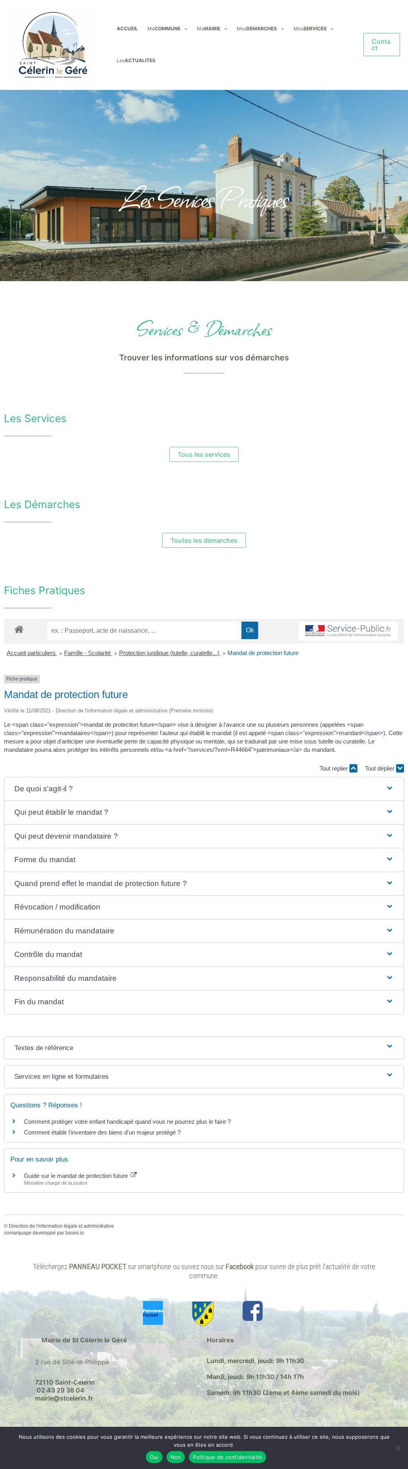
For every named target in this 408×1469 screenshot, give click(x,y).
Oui (154, 1457)
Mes (257, 28)
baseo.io (74, 1233)
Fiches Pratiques (44, 590)
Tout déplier (380, 768)
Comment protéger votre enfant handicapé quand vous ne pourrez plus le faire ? (127, 1121)
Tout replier (334, 768)
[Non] (398, 1448)
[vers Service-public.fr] (348, 631)
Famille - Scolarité (88, 652)
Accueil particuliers (32, 652)
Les (136, 60)
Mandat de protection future (263, 652)
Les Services (35, 418)
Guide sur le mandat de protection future (76, 1175)
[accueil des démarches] (19, 629)
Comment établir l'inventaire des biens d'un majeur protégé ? (102, 1132)
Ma (163, 28)
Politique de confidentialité (227, 1457)
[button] (183, 29)
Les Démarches (42, 504)
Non (176, 1457)
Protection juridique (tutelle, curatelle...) (170, 652)
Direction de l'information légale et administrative (61, 1226)
